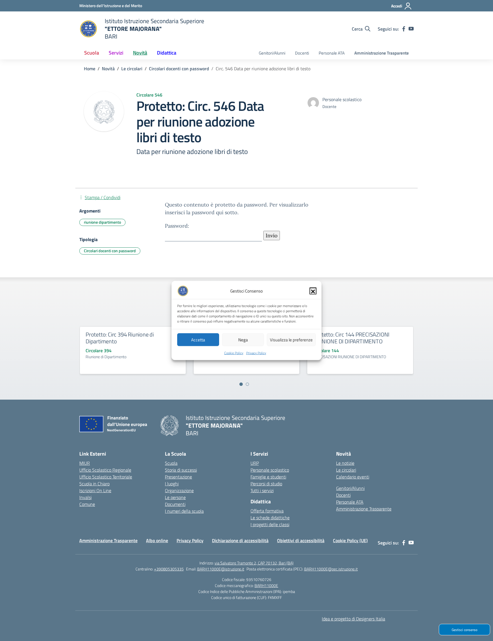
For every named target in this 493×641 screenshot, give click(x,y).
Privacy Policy (256, 353)
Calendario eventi (352, 476)
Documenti (175, 504)
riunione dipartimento (102, 222)
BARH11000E (266, 585)
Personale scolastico (269, 469)
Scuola (171, 463)
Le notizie (345, 463)
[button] (313, 291)
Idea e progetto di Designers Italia (353, 618)
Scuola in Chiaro (94, 483)
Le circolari (346, 469)
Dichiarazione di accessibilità (240, 540)
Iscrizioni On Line (95, 490)
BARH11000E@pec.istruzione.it (331, 569)
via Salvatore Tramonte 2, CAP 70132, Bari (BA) (254, 563)
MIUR (84, 463)
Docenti (302, 53)
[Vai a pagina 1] (241, 384)
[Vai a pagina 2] (247, 384)
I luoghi (172, 483)
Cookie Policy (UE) (350, 540)
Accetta (198, 339)
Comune (87, 504)
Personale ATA (332, 53)
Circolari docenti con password (110, 251)
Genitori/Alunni (272, 53)
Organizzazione (179, 490)
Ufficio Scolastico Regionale (105, 469)
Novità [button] (140, 53)
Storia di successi (181, 469)
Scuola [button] (91, 53)
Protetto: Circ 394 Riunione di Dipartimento (120, 338)
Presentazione (178, 476)
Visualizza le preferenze (291, 339)
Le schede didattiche (270, 517)
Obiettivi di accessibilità (300, 540)
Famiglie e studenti (268, 476)
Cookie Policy (233, 353)
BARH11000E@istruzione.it (220, 569)
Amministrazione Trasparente (381, 53)
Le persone (175, 497)
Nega (243, 339)
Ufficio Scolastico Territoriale (105, 476)
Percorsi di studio (266, 483)
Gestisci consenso (464, 629)
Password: (177, 226)
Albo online (157, 540)
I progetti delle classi (269, 524)
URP (254, 463)
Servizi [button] (116, 53)
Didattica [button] (166, 53)
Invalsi (85, 497)
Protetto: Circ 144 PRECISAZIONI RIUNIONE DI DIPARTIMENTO (351, 338)
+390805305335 (169, 569)
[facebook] (403, 28)
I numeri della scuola (184, 511)
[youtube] (411, 28)
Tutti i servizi (262, 490)
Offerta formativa (267, 510)
